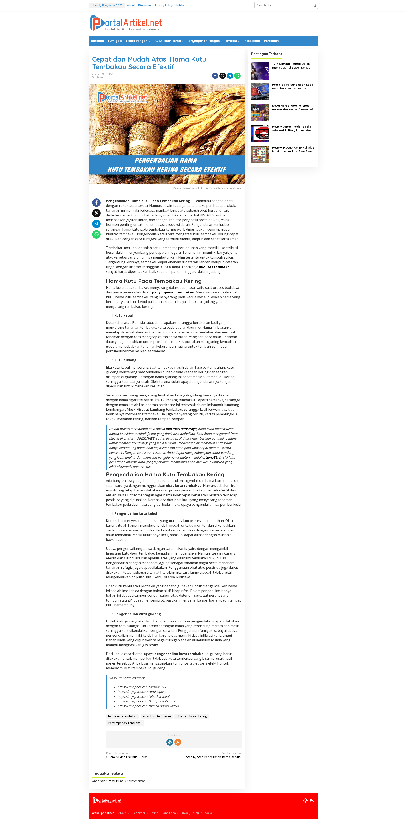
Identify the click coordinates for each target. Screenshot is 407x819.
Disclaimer (138, 813)
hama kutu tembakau (122, 716)
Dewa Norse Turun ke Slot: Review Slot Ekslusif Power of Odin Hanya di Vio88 (292, 107)
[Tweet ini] (222, 76)
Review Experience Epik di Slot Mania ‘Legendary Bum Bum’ (293, 149)
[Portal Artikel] (126, 23)
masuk (113, 781)
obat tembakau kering (192, 716)
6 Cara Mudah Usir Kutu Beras (127, 755)
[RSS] (177, 742)
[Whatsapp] (237, 76)
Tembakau (98, 77)
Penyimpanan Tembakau (125, 723)
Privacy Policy (190, 813)
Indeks (208, 813)
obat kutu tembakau (157, 716)
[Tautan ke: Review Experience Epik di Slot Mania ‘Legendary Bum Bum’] (260, 154)
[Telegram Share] (230, 76)
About (122, 813)
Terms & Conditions (163, 813)
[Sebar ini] (215, 76)
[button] (314, 5)
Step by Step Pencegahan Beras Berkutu (213, 755)
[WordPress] (169, 742)
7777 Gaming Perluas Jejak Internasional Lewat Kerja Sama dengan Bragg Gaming (292, 65)
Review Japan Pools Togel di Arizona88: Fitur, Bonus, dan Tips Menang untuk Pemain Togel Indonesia (292, 128)
